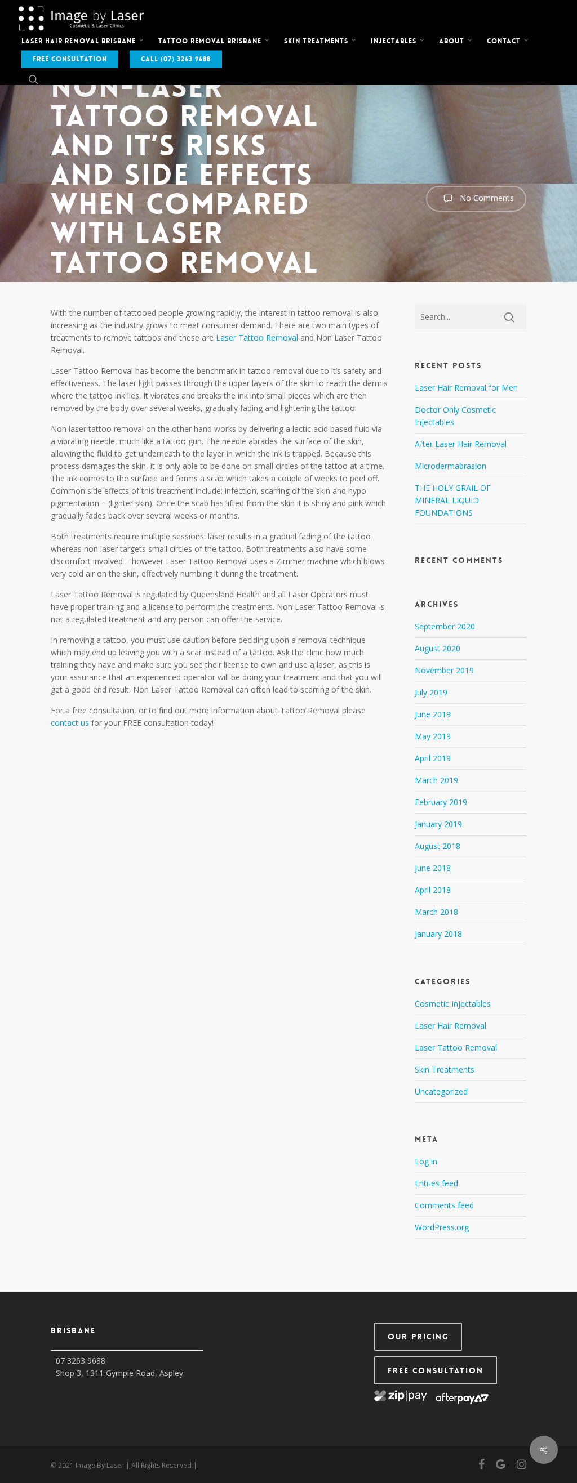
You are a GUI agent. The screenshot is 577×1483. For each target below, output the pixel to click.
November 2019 (444, 670)
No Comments (486, 198)
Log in (426, 1161)
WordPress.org (442, 1227)
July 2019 (431, 692)
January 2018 (438, 933)
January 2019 (438, 824)
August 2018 (437, 846)
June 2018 (433, 868)
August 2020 (437, 648)
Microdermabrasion (450, 466)
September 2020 (445, 626)
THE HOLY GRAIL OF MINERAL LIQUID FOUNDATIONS (453, 500)
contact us (70, 722)
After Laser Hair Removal (461, 444)
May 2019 (433, 736)
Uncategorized (441, 1091)
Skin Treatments (444, 1069)
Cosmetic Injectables (453, 1003)
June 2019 (433, 714)
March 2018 (436, 911)
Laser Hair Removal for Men (466, 387)
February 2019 (441, 802)
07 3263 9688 (80, 1360)
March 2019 (436, 780)
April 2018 (433, 890)
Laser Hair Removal (450, 1025)
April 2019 (433, 758)
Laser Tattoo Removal (257, 337)
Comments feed (444, 1205)
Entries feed (436, 1183)
